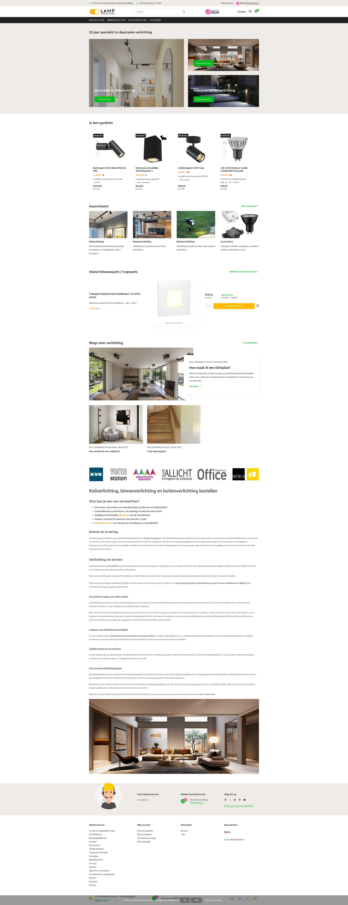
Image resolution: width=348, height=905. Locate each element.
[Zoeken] (184, 11)
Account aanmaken (145, 831)
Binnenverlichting (116, 20)
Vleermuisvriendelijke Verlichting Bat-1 (147, 169)
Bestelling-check (103, 523)
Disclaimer (93, 881)
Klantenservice (227, 3)
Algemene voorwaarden (99, 870)
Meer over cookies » (214, 900)
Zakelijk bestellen (96, 849)
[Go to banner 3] (223, 91)
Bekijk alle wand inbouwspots (243, 271)
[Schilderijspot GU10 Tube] (195, 149)
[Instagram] (235, 800)
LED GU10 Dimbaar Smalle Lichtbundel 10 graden (234, 169)
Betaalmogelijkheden (98, 838)
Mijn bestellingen (144, 834)
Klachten (93, 878)
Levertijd (93, 841)
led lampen (249, 655)
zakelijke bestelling (189, 576)
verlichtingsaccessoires (162, 655)
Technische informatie (98, 852)
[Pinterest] (240, 800)
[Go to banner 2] (223, 55)
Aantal (209, 306)
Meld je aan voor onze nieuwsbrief (238, 806)
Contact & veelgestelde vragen (102, 831)
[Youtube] (244, 800)
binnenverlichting (177, 603)
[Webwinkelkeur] (212, 11)
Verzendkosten (95, 834)
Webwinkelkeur (252, 3)
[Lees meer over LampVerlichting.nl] (174, 474)
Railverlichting (96, 20)
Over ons (93, 863)
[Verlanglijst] (250, 11)
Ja (184, 900)
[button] (171, 323)
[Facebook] (225, 800)
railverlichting (163, 603)
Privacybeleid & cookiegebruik (101, 874)
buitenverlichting (195, 603)
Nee (196, 900)
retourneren (209, 694)
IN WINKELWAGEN (234, 306)
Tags (183, 834)
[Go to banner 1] (136, 73)
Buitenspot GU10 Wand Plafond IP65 (109, 169)
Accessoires (155, 20)
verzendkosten (121, 587)
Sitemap (92, 885)
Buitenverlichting (137, 20)
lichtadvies (123, 515)
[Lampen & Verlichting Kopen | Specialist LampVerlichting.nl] (102, 11)
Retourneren (94, 845)
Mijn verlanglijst (143, 841)
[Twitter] (230, 800)
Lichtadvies (93, 856)
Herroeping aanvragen (146, 838)
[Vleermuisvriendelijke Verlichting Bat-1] (153, 149)
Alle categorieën (249, 206)
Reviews (92, 867)
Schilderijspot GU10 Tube (191, 168)
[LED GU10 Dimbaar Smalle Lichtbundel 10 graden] (237, 149)
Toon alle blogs (250, 343)
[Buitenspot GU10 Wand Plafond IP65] (110, 149)
